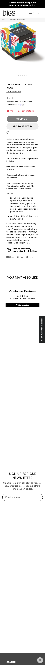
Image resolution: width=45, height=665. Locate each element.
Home (4, 20)
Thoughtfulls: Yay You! (17, 20)
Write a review (23, 305)
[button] (18, 75)
